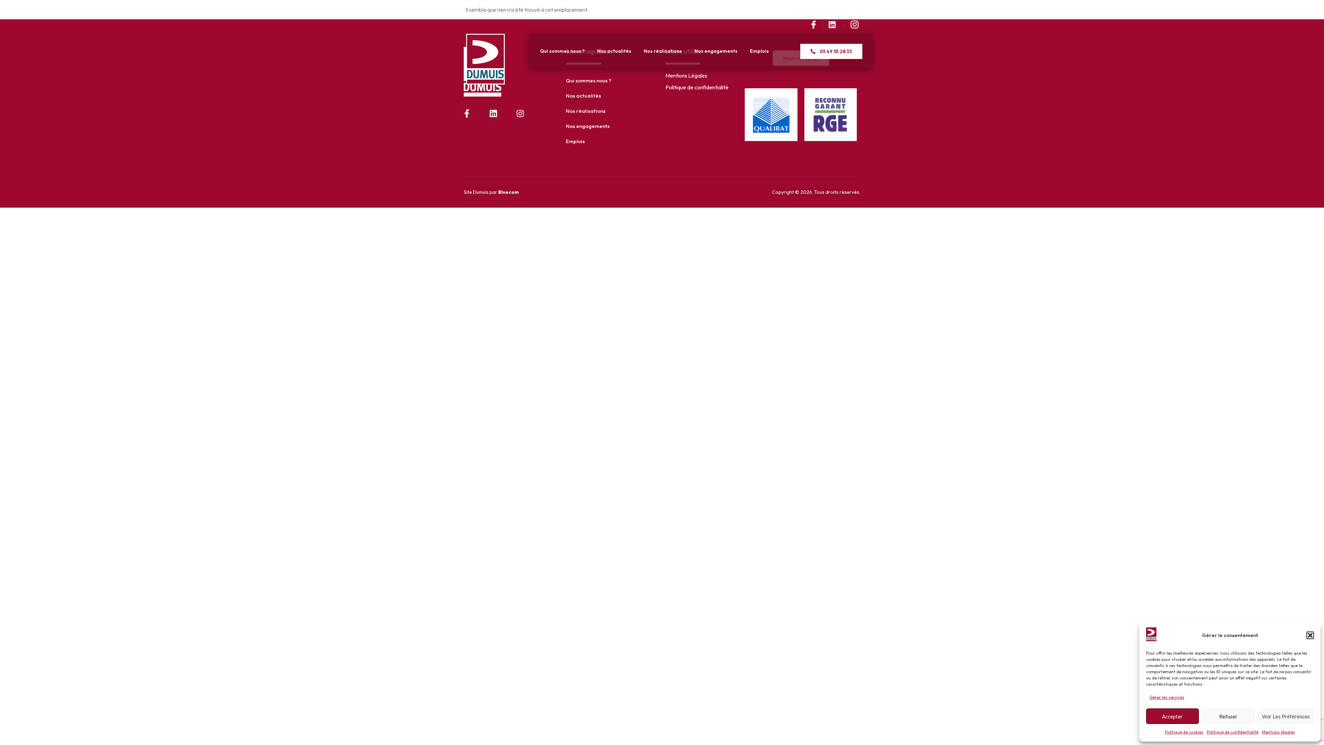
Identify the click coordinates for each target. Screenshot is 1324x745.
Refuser (1228, 716)
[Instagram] (520, 113)
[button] (1310, 635)
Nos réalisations (663, 51)
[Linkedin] (494, 113)
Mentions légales (1278, 732)
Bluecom (508, 192)
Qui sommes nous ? (562, 51)
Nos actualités (614, 51)
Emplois (759, 51)
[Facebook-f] (467, 113)
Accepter (1172, 716)
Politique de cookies (1184, 732)
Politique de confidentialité (1232, 732)
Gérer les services (1167, 697)
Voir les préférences (1286, 716)
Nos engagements (716, 51)
